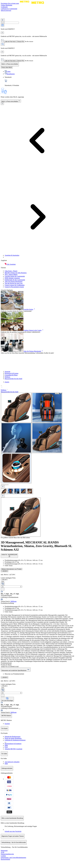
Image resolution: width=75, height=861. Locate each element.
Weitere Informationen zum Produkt (12, 569)
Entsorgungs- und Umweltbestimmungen (13, 857)
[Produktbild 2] (10, 491)
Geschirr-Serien (28, 309)
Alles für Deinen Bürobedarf (13, 281)
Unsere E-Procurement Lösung (14, 287)
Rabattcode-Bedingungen (12, 736)
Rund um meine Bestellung (13, 738)
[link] (39, 81)
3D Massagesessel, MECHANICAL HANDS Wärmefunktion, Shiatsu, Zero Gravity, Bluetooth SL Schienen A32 (36, 546)
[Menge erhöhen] (21, 587)
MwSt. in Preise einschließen (10, 101)
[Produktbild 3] (17, 491)
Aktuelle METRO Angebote (13, 749)
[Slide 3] (4, 484)
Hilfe (6, 745)
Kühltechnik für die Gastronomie (15, 280)
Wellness (7, 377)
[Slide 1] (1, 484)
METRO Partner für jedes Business (16, 273)
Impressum (4, 850)
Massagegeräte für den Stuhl (13, 378)
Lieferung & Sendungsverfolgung (15, 740)
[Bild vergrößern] (21, 517)
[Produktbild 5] (30, 491)
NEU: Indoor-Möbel (11, 274)
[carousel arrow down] (3, 495)
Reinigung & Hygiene (11, 373)
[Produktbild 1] (4, 491)
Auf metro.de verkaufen (12, 762)
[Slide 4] (6, 484)
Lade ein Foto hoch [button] (10, 41)
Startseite (7, 371)
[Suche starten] (3, 44)
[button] (37, 386)
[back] (3, 20)
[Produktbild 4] (23, 491)
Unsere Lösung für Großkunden (15, 285)
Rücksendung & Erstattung (13, 743)
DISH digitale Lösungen (12, 278)
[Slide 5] (8, 484)
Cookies (3, 856)
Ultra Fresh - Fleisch (11, 271)
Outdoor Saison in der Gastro (32, 330)
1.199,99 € (5, 571)
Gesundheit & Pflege (11, 375)
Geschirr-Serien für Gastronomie (15, 276)
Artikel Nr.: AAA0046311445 (9, 554)
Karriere (7, 723)
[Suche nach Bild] (2, 25)
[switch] (7, 67)
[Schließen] (2, 103)
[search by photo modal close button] (2, 33)
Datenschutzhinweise (7, 854)
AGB (2, 852)
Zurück (7, 382)
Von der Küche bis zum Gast (13, 283)
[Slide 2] (3, 484)
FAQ (6, 747)
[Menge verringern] (1, 587)
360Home (13, 601)
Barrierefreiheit (5, 859)
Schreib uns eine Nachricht (13, 831)
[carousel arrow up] (3, 486)
